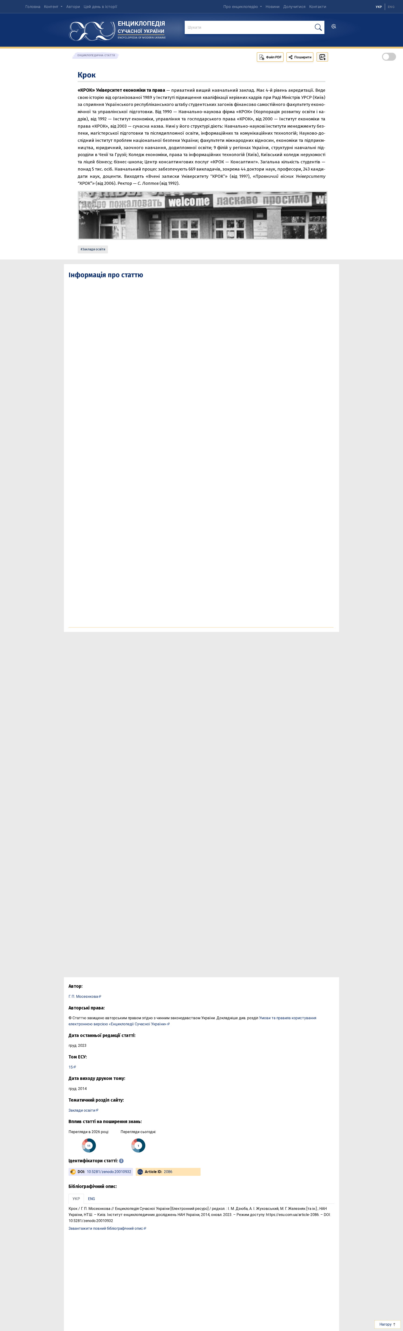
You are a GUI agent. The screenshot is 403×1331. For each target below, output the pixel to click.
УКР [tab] (76, 1199)
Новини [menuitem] (273, 6)
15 (71, 1067)
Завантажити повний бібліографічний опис (106, 1228)
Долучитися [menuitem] (294, 6)
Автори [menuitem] (73, 6)
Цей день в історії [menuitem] (100, 6)
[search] (334, 28)
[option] (391, 7)
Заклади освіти (94, 249)
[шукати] (318, 27)
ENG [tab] (91, 1199)
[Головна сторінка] (92, 29)
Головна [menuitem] (32, 6)
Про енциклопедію (241, 6)
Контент (52, 6)
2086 (168, 1172)
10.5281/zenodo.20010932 (109, 1172)
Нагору (386, 1324)
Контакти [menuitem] (317, 6)
